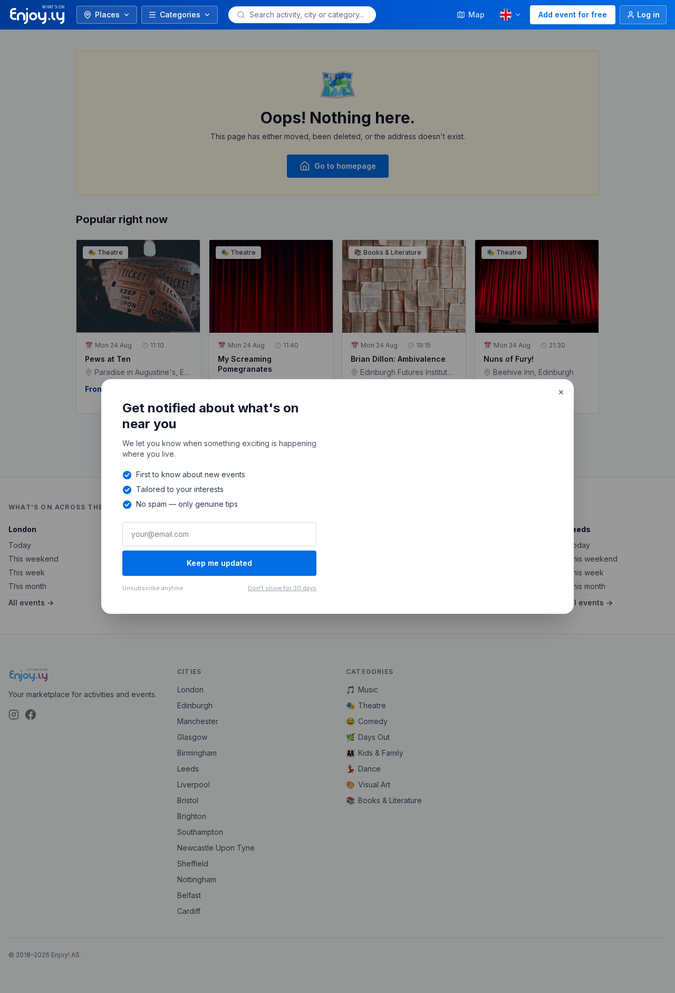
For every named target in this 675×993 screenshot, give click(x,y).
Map (476, 14)
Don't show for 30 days (282, 588)
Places (107, 14)
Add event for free (572, 14)
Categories (180, 14)
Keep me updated (219, 562)
